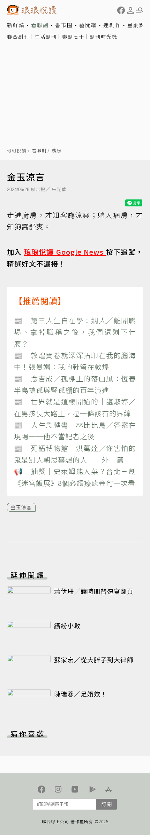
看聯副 (40, 25)
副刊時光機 (104, 36)
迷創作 (112, 25)
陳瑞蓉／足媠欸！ (80, 693)
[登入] (130, 10)
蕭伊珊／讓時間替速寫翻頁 (94, 591)
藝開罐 (88, 25)
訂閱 (106, 804)
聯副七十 (73, 36)
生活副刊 (46, 36)
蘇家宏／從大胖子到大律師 (94, 659)
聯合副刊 (18, 36)
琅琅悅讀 (17, 150)
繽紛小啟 (67, 625)
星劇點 (136, 25)
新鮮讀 (16, 25)
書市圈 (64, 25)
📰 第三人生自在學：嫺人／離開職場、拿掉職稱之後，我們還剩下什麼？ (75, 332)
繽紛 (56, 150)
